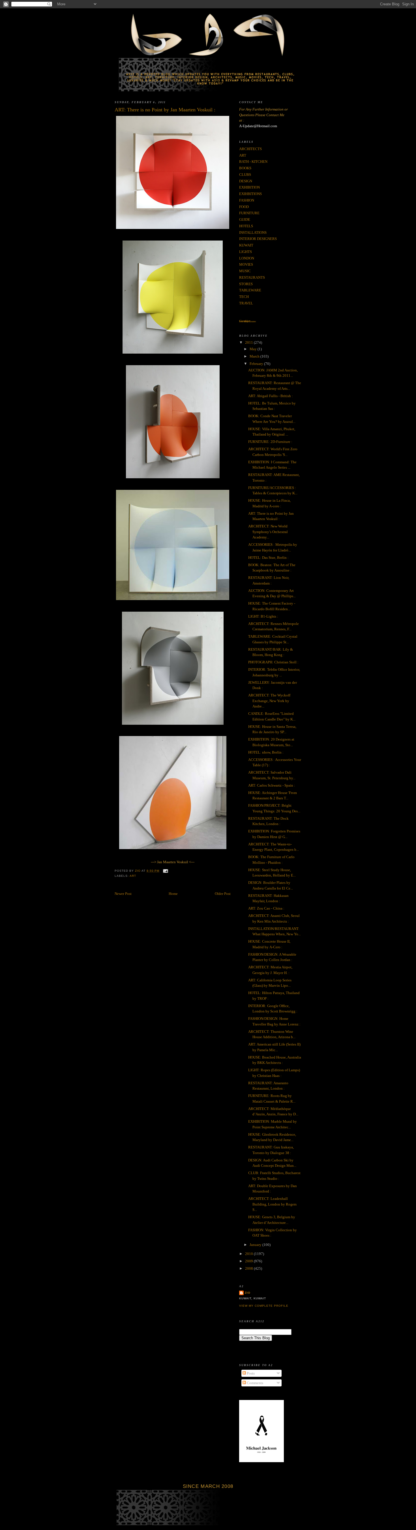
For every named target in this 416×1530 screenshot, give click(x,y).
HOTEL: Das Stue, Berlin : (268, 557)
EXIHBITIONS (250, 194)
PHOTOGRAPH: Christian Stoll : (273, 662)
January (256, 1245)
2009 (249, 1261)
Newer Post (123, 893)
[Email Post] (165, 870)
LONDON (246, 258)
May (254, 349)
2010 (249, 1254)
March (255, 356)
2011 (249, 342)
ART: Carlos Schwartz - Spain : (271, 785)
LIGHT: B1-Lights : (263, 616)
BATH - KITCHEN (253, 161)
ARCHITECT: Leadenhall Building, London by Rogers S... (272, 1204)
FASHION (246, 200)
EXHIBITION (249, 187)
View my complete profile (263, 1305)
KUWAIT (246, 245)
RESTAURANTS (252, 277)
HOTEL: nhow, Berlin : (266, 752)
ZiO (247, 1292)
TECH (244, 297)
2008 (249, 1268)
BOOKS (245, 168)
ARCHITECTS (250, 149)
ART (133, 875)
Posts (250, 1373)
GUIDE (244, 219)
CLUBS (245, 174)
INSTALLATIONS (253, 232)
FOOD (244, 207)
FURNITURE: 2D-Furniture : (270, 442)
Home (173, 893)
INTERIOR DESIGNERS (258, 239)
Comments (254, 1383)
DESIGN (245, 181)
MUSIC (245, 271)
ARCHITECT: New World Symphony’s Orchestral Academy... (268, 531)
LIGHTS (245, 252)
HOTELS (246, 226)
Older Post (223, 893)
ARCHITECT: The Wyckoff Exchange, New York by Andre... (269, 700)
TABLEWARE (250, 290)
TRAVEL (246, 303)
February (257, 364)
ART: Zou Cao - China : (266, 908)
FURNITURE (249, 213)
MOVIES (246, 264)
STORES (246, 284)
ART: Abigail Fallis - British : (270, 396)
